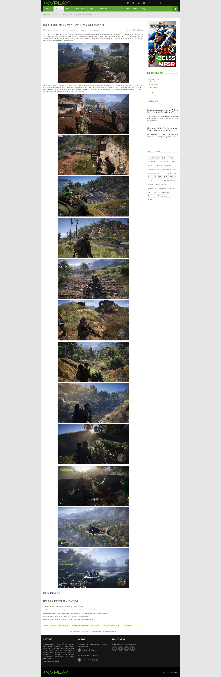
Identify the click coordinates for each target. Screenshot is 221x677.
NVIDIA (163, 184)
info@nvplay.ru (92, 650)
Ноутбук (156, 192)
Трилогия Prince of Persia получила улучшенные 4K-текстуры (63, 606)
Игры (149, 192)
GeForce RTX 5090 (169, 181)
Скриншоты (165, 192)
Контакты (164, 3)
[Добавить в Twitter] (48, 593)
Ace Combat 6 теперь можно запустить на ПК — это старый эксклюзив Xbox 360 (69, 610)
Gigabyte (150, 184)
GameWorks (159, 165)
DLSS (160, 162)
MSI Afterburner (153, 85)
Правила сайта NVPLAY (51, 662)
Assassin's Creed (153, 158)
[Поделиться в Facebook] (51, 593)
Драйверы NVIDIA (154, 79)
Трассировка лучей (164, 196)
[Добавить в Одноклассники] (55, 593)
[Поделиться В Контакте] (44, 593)
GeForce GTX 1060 (154, 169)
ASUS (163, 158)
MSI (157, 184)
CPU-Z (150, 90)
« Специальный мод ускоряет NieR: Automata (85, 626)
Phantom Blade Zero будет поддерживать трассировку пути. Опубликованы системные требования (75, 613)
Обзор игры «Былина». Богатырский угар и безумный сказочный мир (66, 616)
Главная (47, 15)
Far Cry (150, 165)
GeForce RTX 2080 (170, 173)
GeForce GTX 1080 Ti (154, 173)
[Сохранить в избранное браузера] (58, 593)
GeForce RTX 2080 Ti (154, 177)
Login (149, 3)
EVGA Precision (153, 87)
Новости (55, 15)
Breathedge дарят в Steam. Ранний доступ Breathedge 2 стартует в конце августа (69, 619)
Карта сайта (173, 3)
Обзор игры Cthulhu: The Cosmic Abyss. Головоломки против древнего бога (162, 129)
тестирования (79, 91)
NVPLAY (175, 672)
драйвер (150, 200)
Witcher (171, 188)
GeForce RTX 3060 (170, 177)
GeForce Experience (154, 82)
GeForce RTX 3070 (154, 181)
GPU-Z (150, 93)
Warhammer (162, 188)
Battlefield (171, 158)
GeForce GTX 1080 (169, 169)
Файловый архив (155, 73)
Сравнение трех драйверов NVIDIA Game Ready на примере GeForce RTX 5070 (162, 111)
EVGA (166, 162)
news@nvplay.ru (93, 660)
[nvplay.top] (56, 3)
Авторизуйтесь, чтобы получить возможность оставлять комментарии (93, 631)
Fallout (173, 162)
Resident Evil (152, 188)
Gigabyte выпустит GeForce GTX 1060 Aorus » (117, 626)
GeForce (168, 165)
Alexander (96, 30)
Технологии (151, 196)
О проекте (156, 3)
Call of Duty (151, 162)
